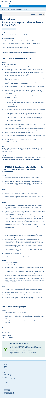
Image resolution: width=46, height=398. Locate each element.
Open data (6, 382)
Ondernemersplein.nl (8, 392)
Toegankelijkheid (7, 375)
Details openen (1, 17)
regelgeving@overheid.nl (15, 353)
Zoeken (11, 6)
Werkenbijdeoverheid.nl (9, 393)
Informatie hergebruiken (9, 372)
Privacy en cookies (7, 374)
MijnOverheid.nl (7, 389)
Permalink (33, 14)
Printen (40, 14)
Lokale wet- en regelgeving (10, 9)
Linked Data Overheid (8, 384)
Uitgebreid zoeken (19, 9)
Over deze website (7, 363)
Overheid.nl (4, 6)
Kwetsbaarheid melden (8, 378)
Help (4, 367)
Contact (5, 364)
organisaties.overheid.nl (30, 350)
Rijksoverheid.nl (7, 390)
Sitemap (5, 377)
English (5, 366)
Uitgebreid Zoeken (19, 6)
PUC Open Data (7, 385)
